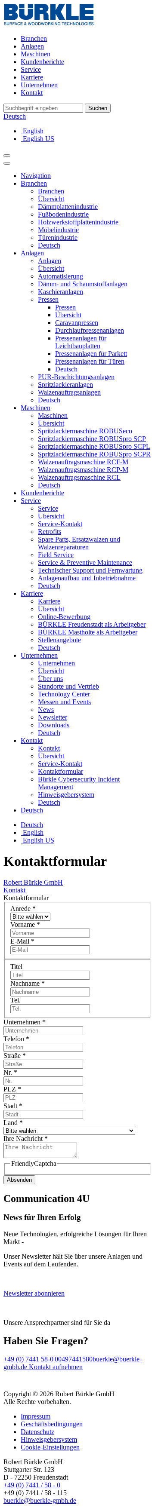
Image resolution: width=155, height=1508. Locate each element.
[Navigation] (6, 155)
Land (13, 1122)
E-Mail (22, 941)
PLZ (12, 1089)
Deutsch (14, 116)
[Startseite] (48, 24)
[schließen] (6, 163)
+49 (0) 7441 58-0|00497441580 (48, 1359)
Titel (16, 966)
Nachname (27, 983)
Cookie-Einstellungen (50, 1447)
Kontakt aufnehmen (55, 1366)
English (32, 131)
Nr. (10, 1072)
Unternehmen (24, 1022)
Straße (14, 1055)
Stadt (12, 1106)
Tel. (15, 1000)
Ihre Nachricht (25, 1138)
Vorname (25, 924)
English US (37, 138)
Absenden (19, 1180)
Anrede (23, 908)
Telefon (16, 1038)
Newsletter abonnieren (34, 1293)
